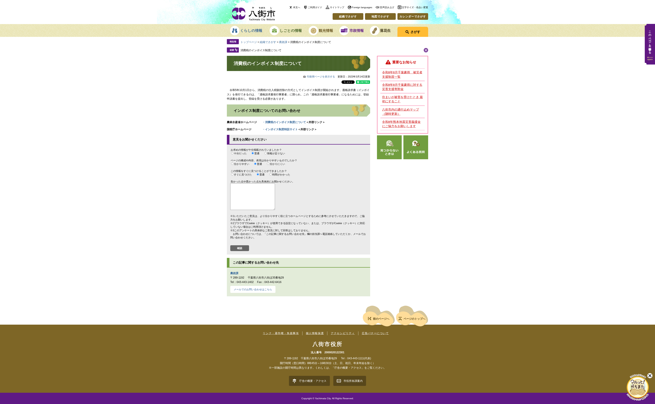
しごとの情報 (291, 30)
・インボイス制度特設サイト (280, 129)
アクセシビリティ (343, 333)
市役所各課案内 (353, 380)
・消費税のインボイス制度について (284, 122)
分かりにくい (277, 163)
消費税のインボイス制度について (261, 50)
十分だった (240, 153)
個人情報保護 (315, 333)
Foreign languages (362, 7)
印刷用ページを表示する (321, 76)
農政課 (283, 42)
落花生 (385, 30)
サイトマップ (337, 7)
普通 (256, 153)
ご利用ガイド (315, 7)
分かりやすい (241, 163)
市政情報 (357, 30)
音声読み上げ (387, 7)
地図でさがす (380, 16)
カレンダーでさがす (412, 16)
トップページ (249, 42)
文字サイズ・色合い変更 (415, 7)
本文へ (296, 7)
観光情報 (326, 30)
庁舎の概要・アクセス (312, 380)
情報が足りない (276, 153)
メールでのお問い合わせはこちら (253, 289)
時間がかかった (281, 174)
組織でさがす (348, 16)
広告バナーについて (375, 333)
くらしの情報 (251, 30)
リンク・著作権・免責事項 (281, 333)
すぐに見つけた (243, 174)
